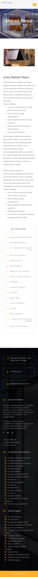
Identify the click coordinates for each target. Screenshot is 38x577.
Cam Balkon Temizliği (15, 538)
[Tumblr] (12, 433)
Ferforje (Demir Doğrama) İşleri (22, 249)
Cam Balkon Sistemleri (18, 242)
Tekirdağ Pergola (14, 517)
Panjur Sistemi (12, 519)
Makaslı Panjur (15, 298)
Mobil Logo (7, 2)
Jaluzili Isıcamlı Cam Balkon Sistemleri (22, 320)
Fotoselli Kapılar (15, 266)
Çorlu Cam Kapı (10, 445)
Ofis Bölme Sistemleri (12, 442)
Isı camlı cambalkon (17, 303)
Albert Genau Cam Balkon (19, 326)
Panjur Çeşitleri (13, 544)
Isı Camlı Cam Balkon (15, 528)
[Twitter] (8, 433)
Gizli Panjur (14, 292)
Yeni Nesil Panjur (13, 560)
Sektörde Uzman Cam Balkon (18, 557)
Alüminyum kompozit (18, 287)
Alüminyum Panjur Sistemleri (20, 276)
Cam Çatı (13, 308)
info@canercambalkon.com (19, 384)
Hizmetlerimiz (27, 24)
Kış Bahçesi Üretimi (14, 541)
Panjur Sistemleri (10, 440)
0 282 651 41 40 (15, 371)
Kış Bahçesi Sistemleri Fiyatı (17, 522)
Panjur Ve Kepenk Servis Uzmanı (19, 525)
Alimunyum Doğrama (17, 255)
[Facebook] (3, 433)
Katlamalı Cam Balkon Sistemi (18, 555)
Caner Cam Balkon (12, 24)
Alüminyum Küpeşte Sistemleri (21, 237)
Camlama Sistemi (14, 536)
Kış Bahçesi (14, 282)
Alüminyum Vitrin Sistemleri (20, 271)
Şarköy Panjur (12, 552)
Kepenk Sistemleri (16, 313)
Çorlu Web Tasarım (19, 574)
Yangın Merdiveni (16, 260)
